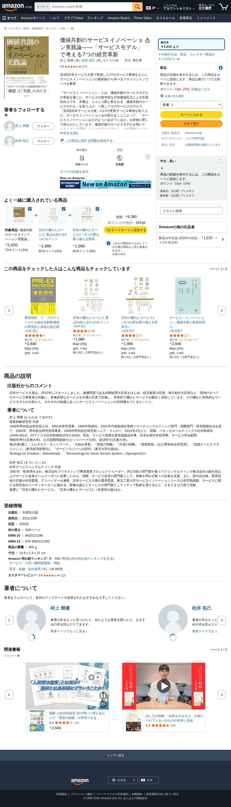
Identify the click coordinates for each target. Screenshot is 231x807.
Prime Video (143, 18)
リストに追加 (172, 211)
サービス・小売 (55, 28)
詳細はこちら (200, 89)
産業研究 (37, 28)
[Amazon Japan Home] (79, 782)
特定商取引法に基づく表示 (162, 794)
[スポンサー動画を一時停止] (103, 696)
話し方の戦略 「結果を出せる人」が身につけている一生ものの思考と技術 (174, 718)
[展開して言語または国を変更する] (158, 8)
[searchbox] (91, 6)
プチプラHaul (73, 18)
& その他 (110, 60)
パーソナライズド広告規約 (112, 794)
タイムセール (165, 18)
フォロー (43, 126)
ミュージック (206, 18)
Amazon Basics (119, 18)
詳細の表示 (119, 254)
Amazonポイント (33, 18)
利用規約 (61, 794)
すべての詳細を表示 (74, 171)
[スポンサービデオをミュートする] (103, 704)
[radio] (191, 44)
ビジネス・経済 (19, 28)
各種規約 (137, 794)
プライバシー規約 (81, 794)
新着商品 (186, 18)
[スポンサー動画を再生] (163, 686)
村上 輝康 (67, 60)
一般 (71, 28)
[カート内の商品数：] (223, 6)
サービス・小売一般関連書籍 (29, 563)
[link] (16, 250)
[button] (9, 18)
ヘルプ (54, 18)
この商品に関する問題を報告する (89, 140)
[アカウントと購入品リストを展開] (194, 8)
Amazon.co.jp (193, 133)
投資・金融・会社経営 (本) (28, 569)
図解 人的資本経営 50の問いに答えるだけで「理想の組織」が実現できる (77, 715)
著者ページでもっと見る (68, 631)
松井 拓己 (88, 60)
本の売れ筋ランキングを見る (92, 558)
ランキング (95, 18)
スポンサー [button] (10, 655)
